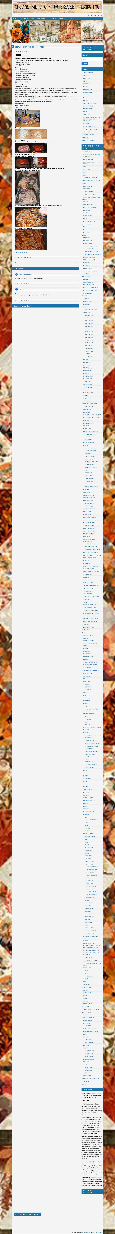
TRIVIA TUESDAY (89, 475)
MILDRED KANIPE (90, 1056)
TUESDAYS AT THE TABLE (90, 605)
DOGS (84, 175)
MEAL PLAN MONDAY (89, 528)
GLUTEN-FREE (87, 778)
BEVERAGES (86, 84)
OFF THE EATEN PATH (91, 194)
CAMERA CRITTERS (88, 492)
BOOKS (84, 183)
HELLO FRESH (89, 903)
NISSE (88, 354)
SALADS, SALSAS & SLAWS (90, 936)
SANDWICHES (87, 114)
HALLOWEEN (86, 362)
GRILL (85, 784)
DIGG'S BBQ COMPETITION (89, 221)
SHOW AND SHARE (88, 569)
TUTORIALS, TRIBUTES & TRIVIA (90, 1078)
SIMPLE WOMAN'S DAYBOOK (91, 571)
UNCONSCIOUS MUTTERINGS (91, 613)
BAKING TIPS (86, 279)
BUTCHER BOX (89, 847)
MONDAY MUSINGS (88, 534)
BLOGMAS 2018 (89, 326)
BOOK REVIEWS (87, 186)
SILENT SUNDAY (89, 464)
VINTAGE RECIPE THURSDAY (91, 616)
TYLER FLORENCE (91, 891)
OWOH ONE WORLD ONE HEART (90, 670)
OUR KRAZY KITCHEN (91, 546)
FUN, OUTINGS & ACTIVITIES (90, 1031)
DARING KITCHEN (88, 500)
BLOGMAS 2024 (89, 343)
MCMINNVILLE (89, 1053)
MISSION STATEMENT (89, 656)
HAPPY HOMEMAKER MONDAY (91, 520)
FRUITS (85, 97)
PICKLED (85, 803)
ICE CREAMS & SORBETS (91, 764)
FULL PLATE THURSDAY (89, 517)
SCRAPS (87, 925)
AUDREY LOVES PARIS (91, 448)
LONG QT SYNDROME (89, 260)
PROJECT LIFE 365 (87, 676)
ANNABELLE (89, 351)
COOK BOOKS (88, 850)
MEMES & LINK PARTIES (88, 434)
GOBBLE (87, 900)
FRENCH (85, 770)
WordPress (87, 1232)
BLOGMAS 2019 (89, 329)
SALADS (85, 111)
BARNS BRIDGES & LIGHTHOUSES (91, 180)
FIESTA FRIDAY (87, 511)
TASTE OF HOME (89, 928)
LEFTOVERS (86, 792)
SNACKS (87, 684)
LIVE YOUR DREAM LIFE (89, 423)
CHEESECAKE (90, 740)
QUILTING (85, 213)
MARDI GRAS (86, 365)
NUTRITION (86, 265)
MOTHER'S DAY (87, 370)
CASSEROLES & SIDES (89, 92)
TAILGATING (88, 687)
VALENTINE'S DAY (88, 384)
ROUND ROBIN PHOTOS (89, 558)
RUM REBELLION (89, 1042)
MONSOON (88, 1026)
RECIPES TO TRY (86, 987)
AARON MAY (89, 864)
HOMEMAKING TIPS (88, 285)
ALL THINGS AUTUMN (91, 309)
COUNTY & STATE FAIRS (89, 1028)
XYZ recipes (86, 984)
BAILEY (90, 356)
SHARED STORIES (88, 398)
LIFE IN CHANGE (89, 249)
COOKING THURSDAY (87, 204)
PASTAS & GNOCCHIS (89, 800)
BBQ (84, 695)
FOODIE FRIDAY (87, 514)
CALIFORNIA (86, 1023)
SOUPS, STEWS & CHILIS (89, 126)
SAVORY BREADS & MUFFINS (91, 950)
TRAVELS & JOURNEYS (58, 18)
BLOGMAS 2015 (89, 318)
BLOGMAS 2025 (89, 345)
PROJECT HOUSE (88, 428)
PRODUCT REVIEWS (87, 673)
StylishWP (99, 1232)
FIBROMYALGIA (87, 240)
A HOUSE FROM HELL (87, 152)
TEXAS (85, 1064)
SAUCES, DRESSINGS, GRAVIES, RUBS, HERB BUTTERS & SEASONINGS (91, 119)
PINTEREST (88, 919)
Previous (17, 263)
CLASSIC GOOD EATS (90, 544)
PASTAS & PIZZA (87, 109)
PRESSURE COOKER (88, 811)
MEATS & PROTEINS (88, 106)
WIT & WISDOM (87, 401)
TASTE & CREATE (86, 1012)
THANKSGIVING (87, 379)
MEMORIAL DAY (87, 368)
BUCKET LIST (87, 412)
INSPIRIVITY (88, 453)
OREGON (85, 1048)
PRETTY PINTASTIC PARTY (90, 552)
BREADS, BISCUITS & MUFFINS (93, 735)
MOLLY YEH (89, 883)
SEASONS (84, 995)
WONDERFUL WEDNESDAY (90, 621)
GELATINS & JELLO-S (90, 762)
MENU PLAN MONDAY (89, 531)
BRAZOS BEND (89, 1067)
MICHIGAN (86, 1037)
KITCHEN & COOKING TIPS (90, 287)
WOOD (85, 218)
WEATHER (86, 1001)
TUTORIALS (71, 18)
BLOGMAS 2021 (89, 334)
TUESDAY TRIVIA (89, 478)
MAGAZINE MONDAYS (89, 522)
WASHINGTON (87, 1073)
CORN (86, 973)
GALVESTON (88, 1070)
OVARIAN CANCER (88, 268)
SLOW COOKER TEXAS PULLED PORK (29, 47)
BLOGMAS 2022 (89, 337)
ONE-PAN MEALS (86, 668)
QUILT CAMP (86, 169)
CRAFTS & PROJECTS (43, 18)
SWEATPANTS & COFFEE (91, 467)
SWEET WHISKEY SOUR (91, 177)
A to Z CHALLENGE (88, 437)
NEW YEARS (86, 373)
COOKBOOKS (86, 189)
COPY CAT (87, 853)
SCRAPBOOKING (87, 215)
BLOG (86, 839)
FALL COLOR (88, 1039)
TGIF (86, 470)
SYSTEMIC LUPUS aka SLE (90, 271)
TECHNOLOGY (85, 1015)
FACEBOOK (88, 858)
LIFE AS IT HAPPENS (87, 406)
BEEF (86, 817)
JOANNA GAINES (89, 908)
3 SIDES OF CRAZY (88, 641)
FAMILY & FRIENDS (87, 224)
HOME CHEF (88, 905)
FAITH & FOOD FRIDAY (89, 509)
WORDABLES (88, 484)
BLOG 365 (86, 445)
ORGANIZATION (87, 293)
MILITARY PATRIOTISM (88, 627)
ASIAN (85, 81)
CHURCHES (85, 202)
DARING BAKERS (89, 503)
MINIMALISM (85, 630)
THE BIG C (86, 274)
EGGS (86, 706)
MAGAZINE (88, 911)
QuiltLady (28, 257)
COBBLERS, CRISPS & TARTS (92, 743)
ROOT (86, 979)
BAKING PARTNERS (88, 442)
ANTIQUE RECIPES (90, 836)
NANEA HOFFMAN (90, 459)
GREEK (85, 781)
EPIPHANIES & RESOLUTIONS (91, 417)
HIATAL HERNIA (87, 243)
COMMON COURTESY (89, 495)
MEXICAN (86, 795)
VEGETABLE (88, 725)
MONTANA (86, 1045)
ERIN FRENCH (90, 933)
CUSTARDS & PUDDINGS (91, 751)
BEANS (87, 970)
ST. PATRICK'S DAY (88, 376)
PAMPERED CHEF (90, 916)
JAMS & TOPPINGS (88, 789)
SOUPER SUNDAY (88, 574)
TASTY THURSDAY (88, 591)
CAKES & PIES (89, 738)
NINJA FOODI (88, 957)
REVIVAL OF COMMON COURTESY (92, 555)
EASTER (85, 359)
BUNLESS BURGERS (91, 820)
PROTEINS (86, 814)
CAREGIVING (86, 238)
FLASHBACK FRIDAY (90, 450)
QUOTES (85, 395)
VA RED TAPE (85, 1081)
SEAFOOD (87, 831)
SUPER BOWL (85, 1006)
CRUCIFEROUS (89, 976)
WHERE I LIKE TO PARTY (27, 18)
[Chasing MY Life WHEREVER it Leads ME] (57, 7)
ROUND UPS (86, 560)
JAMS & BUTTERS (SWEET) (90, 103)
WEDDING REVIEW (88, 1076)
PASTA (86, 716)
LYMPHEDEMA (87, 262)
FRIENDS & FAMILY (90, 897)
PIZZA (85, 806)
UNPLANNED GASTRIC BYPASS (93, 254)
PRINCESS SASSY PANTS (91, 462)
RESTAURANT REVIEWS (88, 993)
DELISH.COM (88, 856)
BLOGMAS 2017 (89, 323)
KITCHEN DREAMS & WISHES (90, 404)
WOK (84, 981)
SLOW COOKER (87, 123)
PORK (86, 825)
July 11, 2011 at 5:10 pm (23, 283)
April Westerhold (25, 274)
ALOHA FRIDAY (87, 440)
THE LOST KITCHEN (90, 930)
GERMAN (85, 775)
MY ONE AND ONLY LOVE (88, 635)
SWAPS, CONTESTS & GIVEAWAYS (91, 1009)
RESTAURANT (88, 922)
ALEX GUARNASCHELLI (92, 867)
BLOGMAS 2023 (89, 340)
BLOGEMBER (88, 381)
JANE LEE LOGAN (90, 456)
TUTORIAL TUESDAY (90, 481)
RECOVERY (85, 990)
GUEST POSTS (87, 654)
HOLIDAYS (84, 296)
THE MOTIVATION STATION (90, 665)
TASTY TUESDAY (87, 594)
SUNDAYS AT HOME (88, 583)
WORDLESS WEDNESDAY (91, 486)
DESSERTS (86, 95)
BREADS (85, 86)
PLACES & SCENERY (88, 1059)
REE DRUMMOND (91, 886)
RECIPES (15, 18)
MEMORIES (86, 426)
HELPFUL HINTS (86, 276)
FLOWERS (86, 232)
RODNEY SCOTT (90, 889)
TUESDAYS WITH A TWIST (90, 607)
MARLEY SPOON (89, 914)
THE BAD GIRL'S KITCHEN (90, 662)
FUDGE (87, 759)
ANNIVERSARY (87, 301)
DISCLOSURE (86, 651)
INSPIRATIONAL (86, 390)
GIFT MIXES (89, 749)
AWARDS (85, 648)
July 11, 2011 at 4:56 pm (23, 300)
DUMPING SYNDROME (91, 246)
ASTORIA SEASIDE (90, 1051)
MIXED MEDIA (87, 210)
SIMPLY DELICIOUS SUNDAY (92, 549)
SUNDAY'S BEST (87, 580)
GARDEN (84, 229)
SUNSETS (85, 998)
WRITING (84, 1084)
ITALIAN (85, 100)
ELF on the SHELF (90, 348)
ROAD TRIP (86, 1062)
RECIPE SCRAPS (89, 525)
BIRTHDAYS (86, 304)
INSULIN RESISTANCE (89, 257)
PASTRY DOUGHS (89, 767)
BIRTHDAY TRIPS (87, 1020)
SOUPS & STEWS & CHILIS (90, 960)
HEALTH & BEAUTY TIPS (89, 282)
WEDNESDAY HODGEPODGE (90, 618)
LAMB (86, 822)
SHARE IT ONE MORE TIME (90, 566)
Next (76, 263)
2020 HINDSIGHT (88, 409)
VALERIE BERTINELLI (92, 894)
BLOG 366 (86, 489)
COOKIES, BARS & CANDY (92, 746)
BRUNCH (85, 703)
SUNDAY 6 (86, 577)
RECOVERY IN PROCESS (91, 251)
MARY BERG (89, 880)
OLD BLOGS (85, 638)
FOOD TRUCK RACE (91, 875)
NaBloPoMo (86, 536)
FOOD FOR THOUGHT (89, 392)
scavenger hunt (87, 563)
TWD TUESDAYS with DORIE (90, 610)
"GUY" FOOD (89, 689)
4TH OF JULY (86, 298)
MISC (83, 632)
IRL (84, 227)
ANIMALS (84, 172)
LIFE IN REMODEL (88, 159)
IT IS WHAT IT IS (87, 420)
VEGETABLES (87, 132)
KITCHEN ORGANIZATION (90, 290)
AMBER (84, 167)
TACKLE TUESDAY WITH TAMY (91, 585)
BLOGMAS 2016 (89, 320)
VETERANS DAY (87, 387)
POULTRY (87, 828)
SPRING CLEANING (87, 1004)
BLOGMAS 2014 (89, 315)
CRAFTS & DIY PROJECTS (89, 207)
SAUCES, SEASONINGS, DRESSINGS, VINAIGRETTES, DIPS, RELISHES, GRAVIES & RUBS (92, 945)
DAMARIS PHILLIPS (91, 869)
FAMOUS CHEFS (89, 861)
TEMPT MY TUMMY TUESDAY (91, 596)
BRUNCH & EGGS (87, 89)
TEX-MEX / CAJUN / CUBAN (90, 129)
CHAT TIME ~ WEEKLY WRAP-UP (92, 415)
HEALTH (84, 235)
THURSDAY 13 (89, 473)
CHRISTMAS (86, 312)
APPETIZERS (86, 78)
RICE (86, 722)
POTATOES (88, 719)
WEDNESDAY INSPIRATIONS (90, 431)
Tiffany (21, 289)
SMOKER (87, 698)
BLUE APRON (88, 842)
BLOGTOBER (86, 307)
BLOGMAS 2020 (89, 332)
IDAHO (85, 1034)
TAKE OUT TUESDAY (88, 588)
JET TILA (88, 878)
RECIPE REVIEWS (88, 834)
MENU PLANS (85, 624)
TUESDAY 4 (86, 602)
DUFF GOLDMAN (89, 191)
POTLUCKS (86, 809)
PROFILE (85, 659)
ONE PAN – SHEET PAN (89, 798)
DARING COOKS (89, 506)
